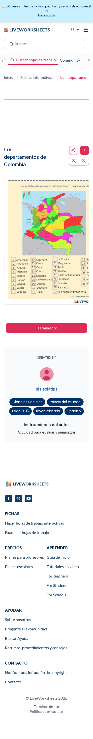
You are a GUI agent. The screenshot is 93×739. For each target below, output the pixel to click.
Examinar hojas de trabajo (27, 532)
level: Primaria (48, 411)
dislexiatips (47, 389)
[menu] (86, 30)
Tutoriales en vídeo (63, 566)
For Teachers (57, 576)
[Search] (10, 44)
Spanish (74, 411)
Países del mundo (65, 401)
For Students (57, 585)
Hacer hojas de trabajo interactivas (34, 523)
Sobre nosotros (18, 619)
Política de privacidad (46, 711)
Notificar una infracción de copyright (36, 672)
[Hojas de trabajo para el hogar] (4, 60)
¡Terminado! (46, 328)
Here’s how (46, 15)
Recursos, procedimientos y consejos (36, 647)
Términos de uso (46, 706)
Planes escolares (19, 566)
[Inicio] (27, 29)
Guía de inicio (58, 557)
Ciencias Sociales (27, 401)
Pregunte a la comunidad (26, 628)
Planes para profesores (24, 557)
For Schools (56, 594)
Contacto (13, 681)
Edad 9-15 (20, 411)
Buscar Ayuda (16, 638)
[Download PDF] (84, 150)
